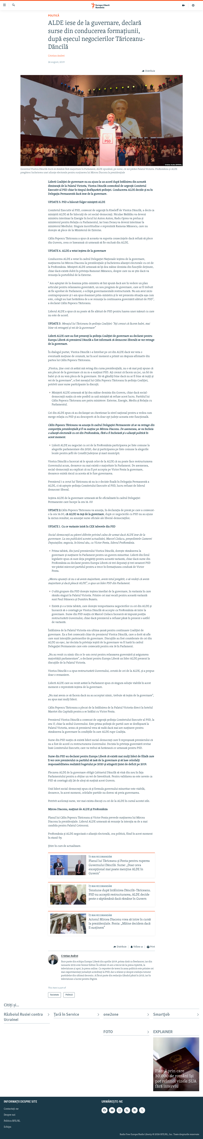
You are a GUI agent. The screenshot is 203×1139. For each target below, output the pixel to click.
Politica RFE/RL (12, 1121)
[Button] (148, 71)
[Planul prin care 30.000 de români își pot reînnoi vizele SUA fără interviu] (176, 1064)
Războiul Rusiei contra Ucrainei (23, 1017)
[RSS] (127, 1110)
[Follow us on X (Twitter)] (142, 1110)
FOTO (108, 1032)
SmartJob (161, 1015)
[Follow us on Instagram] (120, 1110)
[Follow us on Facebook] (105, 1110)
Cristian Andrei (56, 56)
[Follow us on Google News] (135, 1110)
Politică (53, 15)
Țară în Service (66, 1015)
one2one (110, 1015)
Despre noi (9, 1115)
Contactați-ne (11, 1109)
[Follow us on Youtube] (112, 1110)
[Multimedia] (183, 5)
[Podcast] (193, 5)
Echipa (7, 1127)
